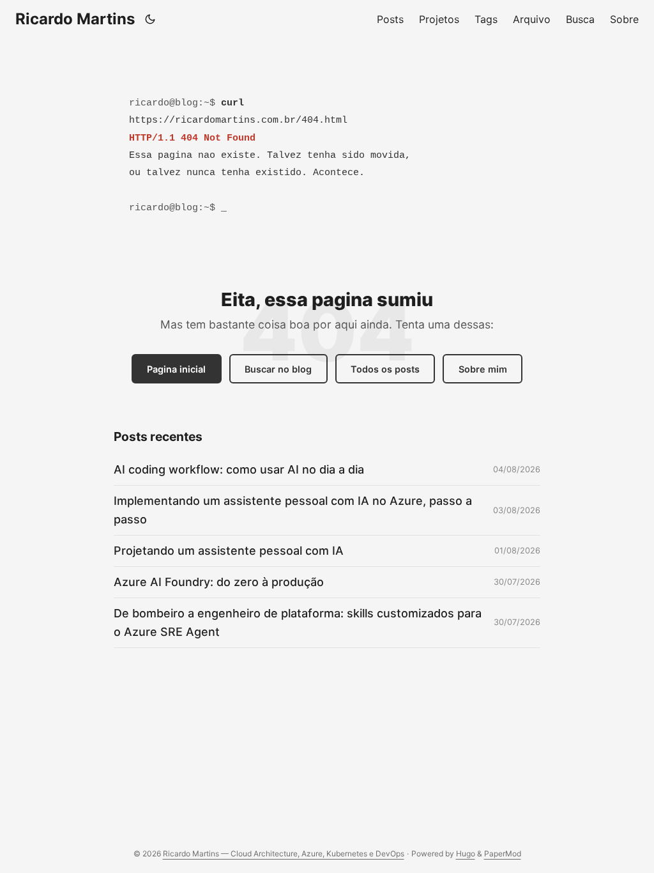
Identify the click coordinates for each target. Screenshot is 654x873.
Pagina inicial (176, 369)
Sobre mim (483, 369)
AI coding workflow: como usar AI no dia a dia (239, 469)
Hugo (465, 853)
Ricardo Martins (75, 19)
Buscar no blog (278, 369)
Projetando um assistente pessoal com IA (229, 550)
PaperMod (502, 853)
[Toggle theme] (150, 19)
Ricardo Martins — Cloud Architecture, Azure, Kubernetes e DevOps (283, 853)
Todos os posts (385, 369)
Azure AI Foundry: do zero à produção (219, 582)
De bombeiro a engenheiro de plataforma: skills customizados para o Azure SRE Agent (298, 622)
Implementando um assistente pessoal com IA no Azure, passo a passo (293, 510)
